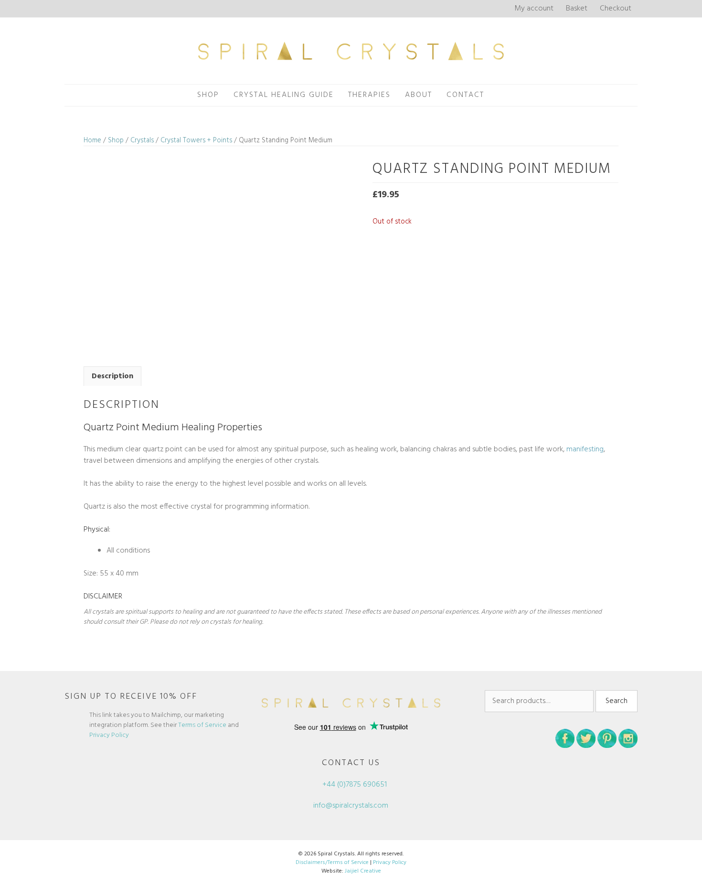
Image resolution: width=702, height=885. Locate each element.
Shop (208, 95)
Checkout (615, 8)
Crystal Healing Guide (284, 95)
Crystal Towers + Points (196, 140)
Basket (576, 8)
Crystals (142, 140)
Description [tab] (112, 376)
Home (92, 140)
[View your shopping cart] (501, 95)
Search (617, 701)
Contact (465, 95)
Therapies (369, 95)
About (418, 95)
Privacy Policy (109, 735)
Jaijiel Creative (363, 871)
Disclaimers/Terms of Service (332, 862)
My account (533, 8)
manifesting (585, 449)
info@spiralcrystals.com (350, 806)
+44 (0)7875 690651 (353, 784)
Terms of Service (202, 725)
